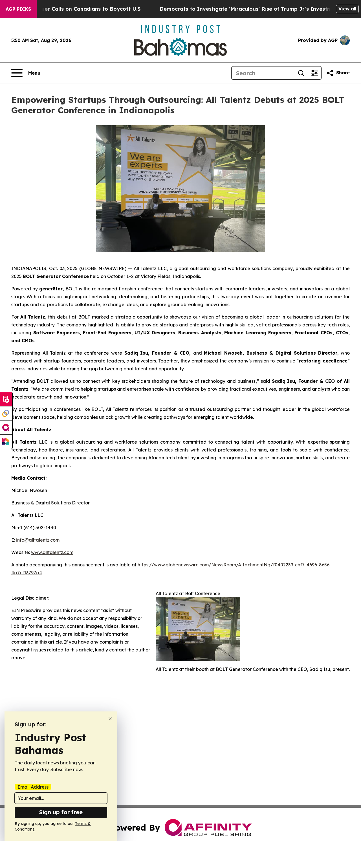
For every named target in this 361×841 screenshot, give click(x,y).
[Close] (110, 718)
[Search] (301, 72)
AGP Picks (18, 9)
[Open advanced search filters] (314, 72)
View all (347, 9)
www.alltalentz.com (52, 552)
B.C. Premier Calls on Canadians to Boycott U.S (79, 9)
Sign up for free (61, 812)
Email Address (33, 787)
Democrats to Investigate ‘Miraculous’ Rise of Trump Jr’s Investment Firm (257, 9)
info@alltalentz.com (38, 540)
